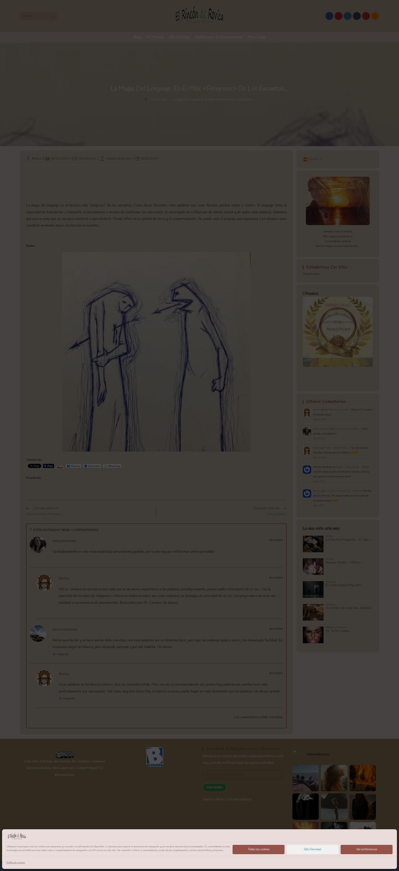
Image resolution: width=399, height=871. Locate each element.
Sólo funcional (312, 849)
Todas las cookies (259, 849)
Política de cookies (15, 862)
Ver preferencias (366, 849)
